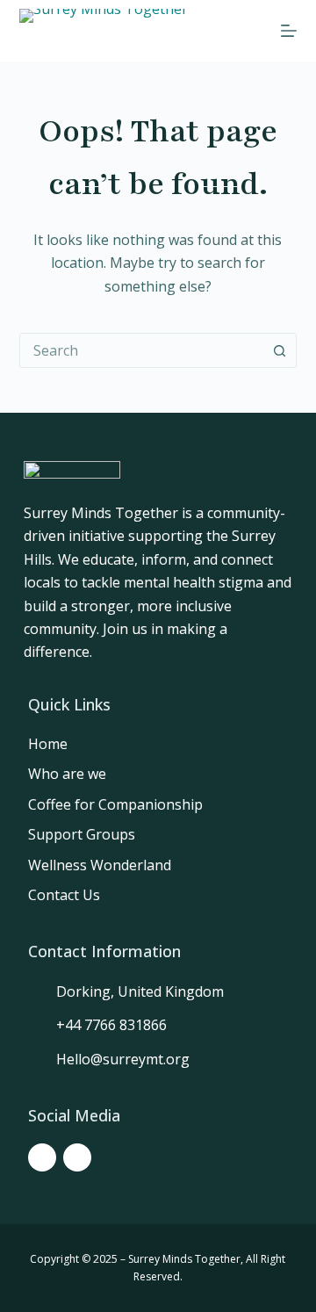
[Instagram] (77, 1157)
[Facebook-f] (42, 1157)
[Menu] (289, 31)
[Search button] (279, 350)
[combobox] (141, 350)
